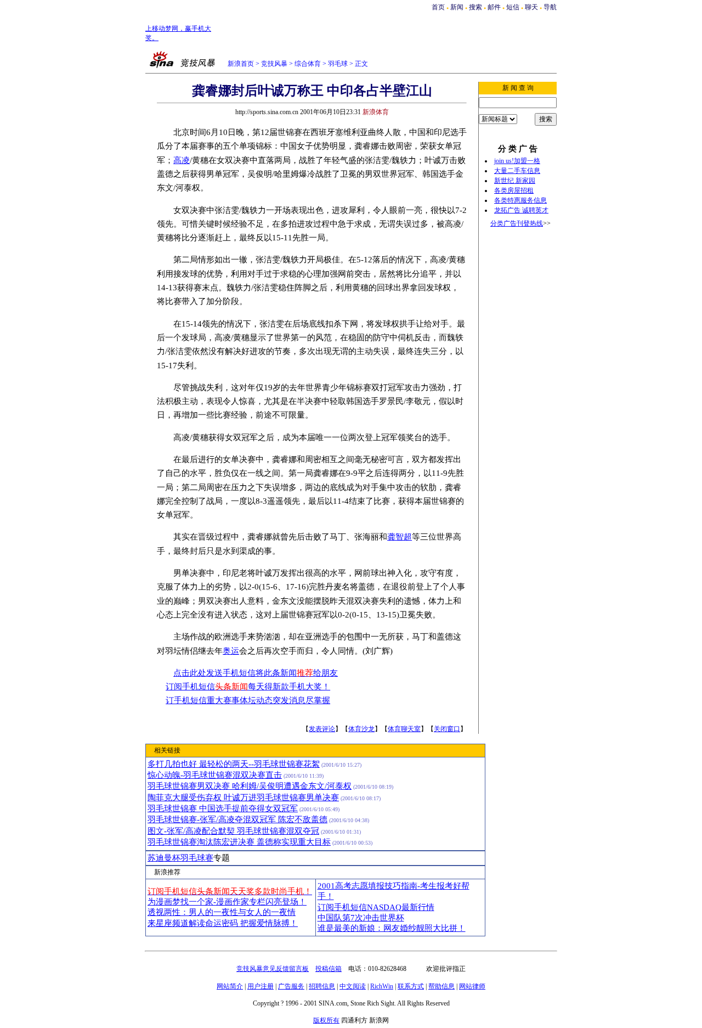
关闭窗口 (447, 729)
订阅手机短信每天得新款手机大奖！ (248, 686)
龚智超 (399, 536)
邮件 (494, 7)
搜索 (476, 7)
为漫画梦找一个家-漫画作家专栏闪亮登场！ (227, 901)
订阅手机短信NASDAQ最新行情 (376, 907)
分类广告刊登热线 (516, 223)
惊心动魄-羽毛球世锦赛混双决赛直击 (215, 775)
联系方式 (411, 986)
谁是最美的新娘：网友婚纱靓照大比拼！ (392, 928)
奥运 (231, 651)
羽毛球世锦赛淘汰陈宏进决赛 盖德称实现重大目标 (239, 842)
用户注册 (260, 986)
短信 (512, 7)
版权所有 (326, 1020)
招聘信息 (322, 986)
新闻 (456, 7)
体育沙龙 (361, 729)
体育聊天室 (404, 729)
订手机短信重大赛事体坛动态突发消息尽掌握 (248, 700)
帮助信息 (441, 986)
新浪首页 (241, 64)
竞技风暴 (274, 64)
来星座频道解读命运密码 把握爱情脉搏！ (223, 923)
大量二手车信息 (517, 171)
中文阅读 (352, 986)
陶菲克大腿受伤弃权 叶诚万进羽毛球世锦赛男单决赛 (243, 797)
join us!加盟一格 (517, 161)
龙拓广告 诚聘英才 (521, 210)
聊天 (531, 7)
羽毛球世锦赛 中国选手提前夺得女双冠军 (223, 808)
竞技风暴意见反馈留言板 (272, 969)
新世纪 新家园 (514, 180)
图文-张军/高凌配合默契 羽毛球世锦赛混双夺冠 (233, 831)
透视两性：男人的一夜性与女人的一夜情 (222, 912)
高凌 (181, 160)
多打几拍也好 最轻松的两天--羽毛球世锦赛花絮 (234, 764)
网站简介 (230, 986)
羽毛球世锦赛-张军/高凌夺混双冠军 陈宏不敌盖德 (237, 819)
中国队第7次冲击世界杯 (361, 917)
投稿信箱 (328, 969)
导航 (550, 7)
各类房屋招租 (514, 190)
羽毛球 (338, 64)
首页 (438, 7)
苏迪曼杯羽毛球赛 (180, 857)
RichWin (381, 986)
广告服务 (291, 986)
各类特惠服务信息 (520, 200)
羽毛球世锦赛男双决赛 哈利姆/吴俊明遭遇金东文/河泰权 (250, 786)
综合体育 (308, 64)
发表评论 (322, 729)
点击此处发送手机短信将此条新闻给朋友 (255, 673)
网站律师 (472, 986)
